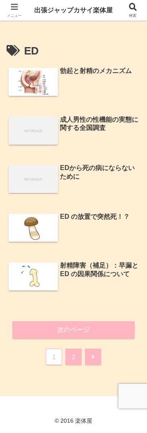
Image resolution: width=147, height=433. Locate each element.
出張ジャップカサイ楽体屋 (73, 10)
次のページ (73, 329)
